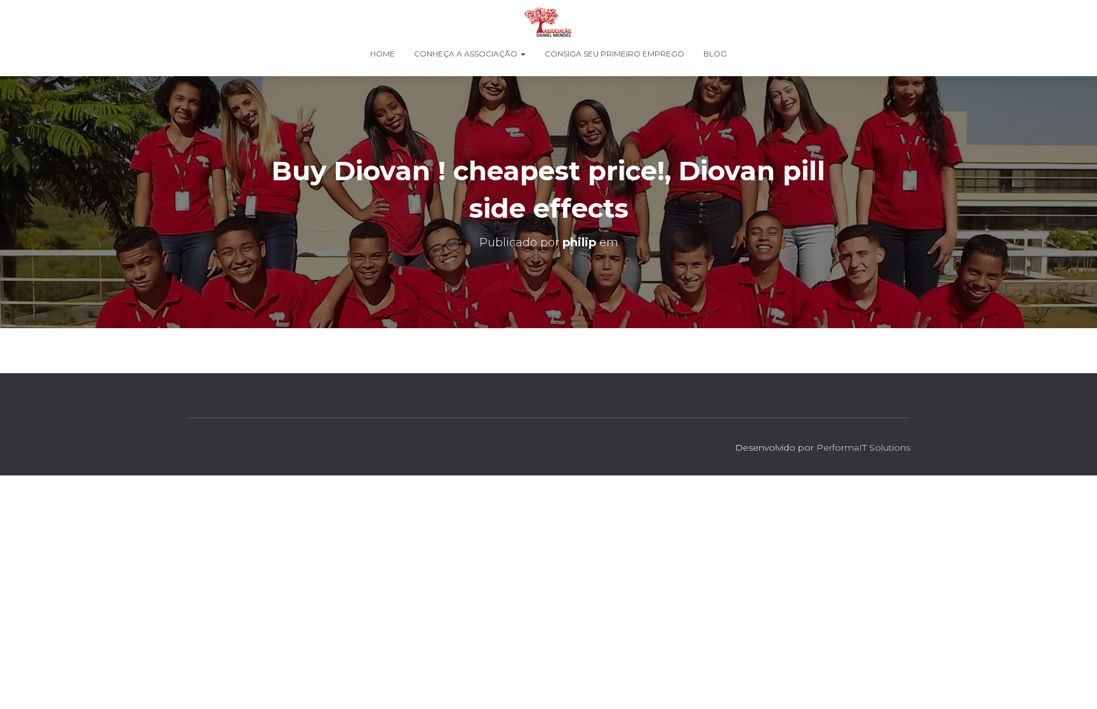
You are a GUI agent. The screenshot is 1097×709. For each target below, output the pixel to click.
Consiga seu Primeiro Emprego (614, 53)
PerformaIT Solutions (863, 447)
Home (382, 53)
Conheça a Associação (466, 53)
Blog (715, 53)
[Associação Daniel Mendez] (548, 22)
